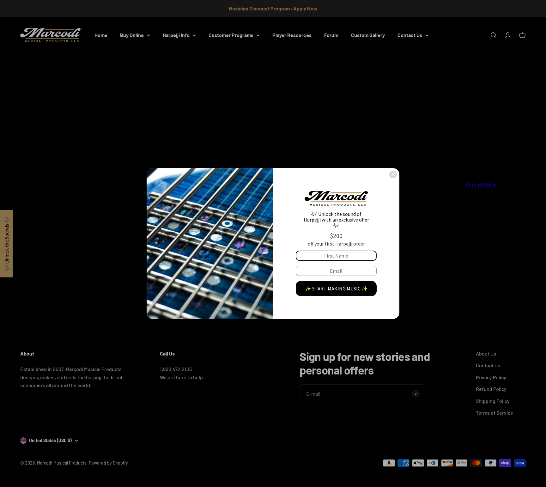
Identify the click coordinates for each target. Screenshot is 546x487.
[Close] (393, 174)
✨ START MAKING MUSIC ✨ (336, 288)
